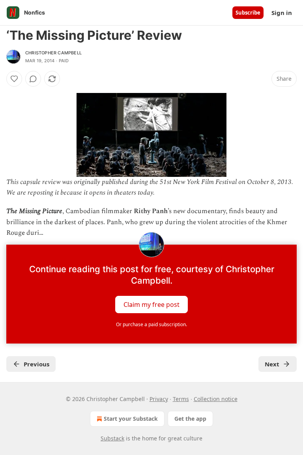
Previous (36, 364)
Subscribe (248, 12)
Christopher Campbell (53, 53)
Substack (112, 438)
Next (272, 364)
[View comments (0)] (33, 79)
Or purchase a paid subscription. (151, 324)
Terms (181, 399)
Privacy (159, 399)
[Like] (14, 79)
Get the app (190, 418)
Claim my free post (151, 304)
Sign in (281, 13)
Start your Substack (131, 418)
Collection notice (216, 399)
